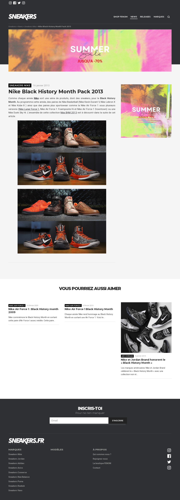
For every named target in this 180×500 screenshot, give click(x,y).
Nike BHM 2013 (68, 112)
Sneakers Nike (30, 26)
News (134, 16)
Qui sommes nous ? (102, 454)
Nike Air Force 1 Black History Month (89, 309)
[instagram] (10, 3)
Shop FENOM (120, 16)
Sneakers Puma (15, 481)
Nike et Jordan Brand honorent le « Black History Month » (143, 361)
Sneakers (12, 26)
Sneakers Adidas (16, 463)
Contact (96, 468)
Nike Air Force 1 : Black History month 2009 (33, 311)
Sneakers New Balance (19, 477)
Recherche (169, 16)
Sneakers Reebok (16, 486)
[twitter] (19, 3)
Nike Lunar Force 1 (29, 109)
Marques (159, 16)
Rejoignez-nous (100, 459)
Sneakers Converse (17, 472)
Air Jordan (127, 356)
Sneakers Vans (15, 490)
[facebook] (15, 3)
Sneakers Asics (15, 468)
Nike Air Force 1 (17, 306)
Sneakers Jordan (16, 459)
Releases (145, 16)
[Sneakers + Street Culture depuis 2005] (26, 441)
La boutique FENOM (102, 463)
